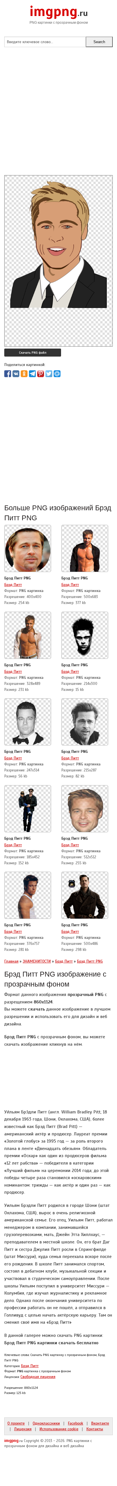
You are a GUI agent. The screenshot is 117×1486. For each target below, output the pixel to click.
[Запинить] (40, 373)
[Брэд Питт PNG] (28, 549)
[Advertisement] (58, 116)
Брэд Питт (13, 584)
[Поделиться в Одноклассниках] (24, 373)
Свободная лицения (37, 1376)
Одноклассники (46, 1423)
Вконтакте (100, 1423)
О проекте (16, 1423)
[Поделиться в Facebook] (7, 373)
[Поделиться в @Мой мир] (57, 373)
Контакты (94, 1428)
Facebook (75, 1423)
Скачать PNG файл (32, 353)
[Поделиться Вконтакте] (15, 373)
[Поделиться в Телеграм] (32, 373)
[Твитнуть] (48, 373)
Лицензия (23, 1428)
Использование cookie (58, 1428)
